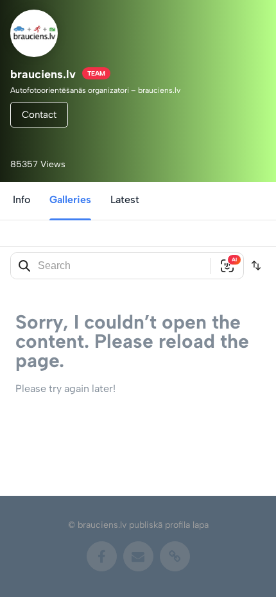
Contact (39, 114)
